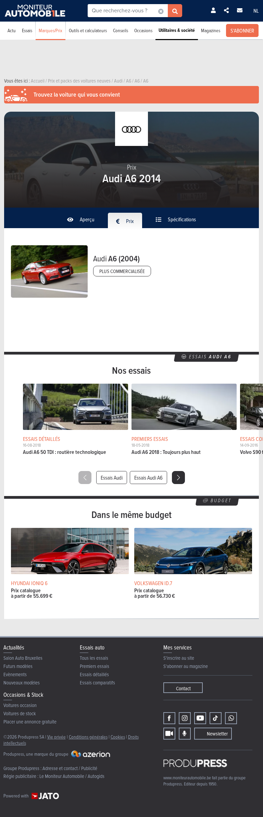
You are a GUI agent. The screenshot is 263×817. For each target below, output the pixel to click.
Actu (12, 30)
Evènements (15, 674)
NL (256, 10)
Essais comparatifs (97, 682)
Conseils (120, 30)
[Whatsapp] (231, 718)
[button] (178, 477)
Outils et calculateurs (88, 30)
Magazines (210, 30)
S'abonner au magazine (185, 666)
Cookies (118, 736)
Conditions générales (88, 736)
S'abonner (242, 30)
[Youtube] (200, 718)
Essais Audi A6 (148, 477)
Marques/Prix (50, 30)
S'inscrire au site (178, 657)
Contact (183, 688)
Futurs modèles (18, 666)
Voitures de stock (19, 713)
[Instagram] (185, 718)
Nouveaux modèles (21, 682)
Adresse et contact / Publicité (69, 768)
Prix (129, 221)
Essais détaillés (94, 674)
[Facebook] (169, 718)
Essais (27, 30)
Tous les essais (94, 657)
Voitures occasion (20, 705)
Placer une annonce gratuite (30, 721)
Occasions (143, 30)
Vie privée (56, 736)
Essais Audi (112, 477)
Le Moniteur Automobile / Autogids (71, 776)
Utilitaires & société (177, 30)
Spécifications (181, 219)
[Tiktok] (216, 718)
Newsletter (217, 733)
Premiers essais (94, 666)
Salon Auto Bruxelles (22, 657)
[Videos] (169, 734)
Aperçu (86, 219)
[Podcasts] (185, 734)
